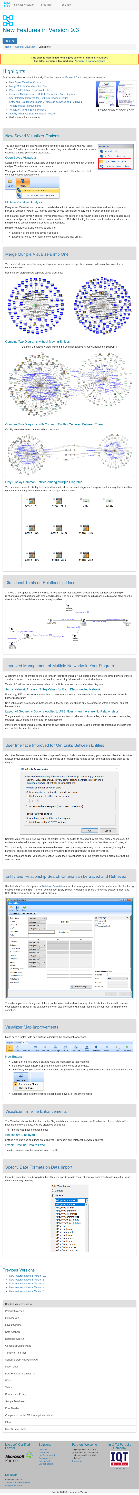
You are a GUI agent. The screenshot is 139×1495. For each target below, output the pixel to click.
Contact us (77, 1460)
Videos (9, 1387)
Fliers (8, 1422)
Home (8, 46)
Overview (43, 1449)
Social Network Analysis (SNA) (21, 1359)
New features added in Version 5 (26, 1291)
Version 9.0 (71, 77)
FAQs (8, 1380)
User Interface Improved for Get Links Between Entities (38, 98)
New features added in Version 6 (26, 1287)
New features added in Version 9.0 (27, 1275)
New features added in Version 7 (26, 1283)
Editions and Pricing (15, 1394)
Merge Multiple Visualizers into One (28, 86)
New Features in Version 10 (20, 1373)
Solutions (67, 4)
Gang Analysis (45, 1458)
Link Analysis (12, 1318)
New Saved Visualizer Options (25, 82)
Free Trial (46, 4)
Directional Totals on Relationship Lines (30, 90)
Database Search (51, 886)
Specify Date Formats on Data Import (38, 1167)
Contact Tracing (46, 1463)
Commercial (44, 1460)
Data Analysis (12, 1331)
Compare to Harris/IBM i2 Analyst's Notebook (29, 1415)
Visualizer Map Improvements (25, 105)
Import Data (11, 1366)
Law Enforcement (47, 1455)
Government (44, 1452)
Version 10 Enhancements (90, 61)
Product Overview (14, 1311)
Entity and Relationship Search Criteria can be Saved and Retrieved (45, 101)
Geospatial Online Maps (18, 1345)
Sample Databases (15, 1401)
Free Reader (12, 1408)
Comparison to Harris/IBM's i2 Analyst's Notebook (18, 1484)
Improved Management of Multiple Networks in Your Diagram (42, 94)
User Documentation (16, 1429)
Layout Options (13, 1324)
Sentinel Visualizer (24, 4)
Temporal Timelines (15, 1352)
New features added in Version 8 (26, 1279)
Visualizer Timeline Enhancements (27, 109)
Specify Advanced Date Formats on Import (32, 113)
